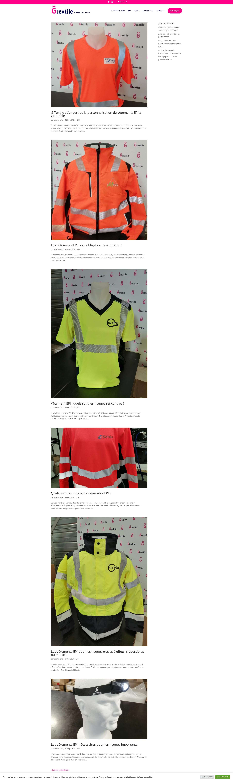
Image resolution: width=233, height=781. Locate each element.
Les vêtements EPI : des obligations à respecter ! (86, 245)
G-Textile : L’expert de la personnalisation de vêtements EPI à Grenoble (96, 114)
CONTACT (161, 11)
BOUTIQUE (174, 11)
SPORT (136, 11)
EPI (129, 11)
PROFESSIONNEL (118, 11)
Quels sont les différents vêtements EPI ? (81, 493)
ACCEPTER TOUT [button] (223, 777)
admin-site (58, 120)
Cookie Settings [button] (207, 777)
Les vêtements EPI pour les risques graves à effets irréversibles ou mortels (97, 653)
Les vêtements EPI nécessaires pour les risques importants (94, 744)
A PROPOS (147, 11)
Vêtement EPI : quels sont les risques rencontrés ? (87, 403)
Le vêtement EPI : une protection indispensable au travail (169, 43)
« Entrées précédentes (60, 770)
